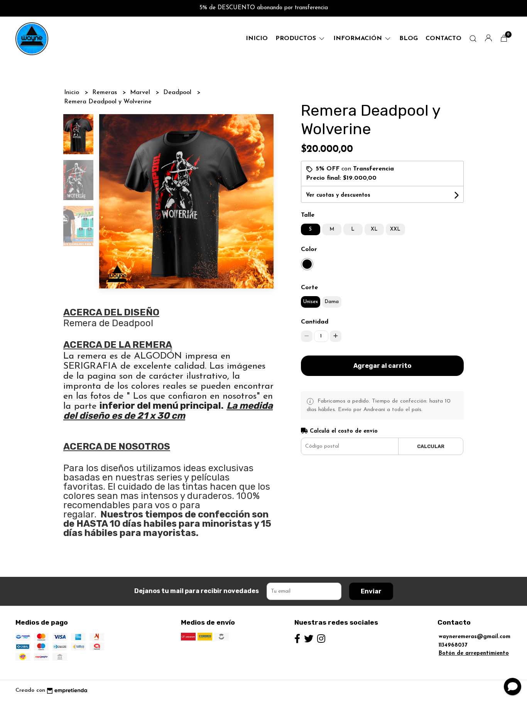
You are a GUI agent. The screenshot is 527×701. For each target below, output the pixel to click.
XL (374, 229)
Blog (408, 38)
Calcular (430, 446)
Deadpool (178, 92)
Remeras (105, 92)
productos (296, 38)
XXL (395, 229)
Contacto (443, 38)
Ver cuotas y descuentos (338, 195)
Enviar (371, 591)
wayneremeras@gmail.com (474, 637)
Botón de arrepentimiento (474, 653)
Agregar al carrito (382, 365)
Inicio (257, 38)
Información (358, 38)
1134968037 (453, 645)
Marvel (141, 92)
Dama (331, 301)
